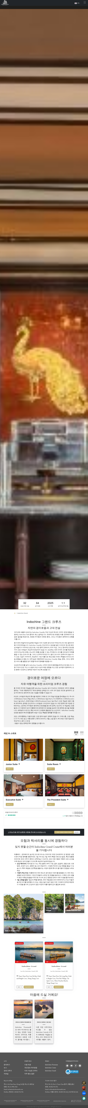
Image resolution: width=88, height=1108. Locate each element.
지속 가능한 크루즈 (30, 1071)
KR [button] (78, 3)
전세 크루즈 (8, 1071)
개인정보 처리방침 (30, 1068)
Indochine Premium (23, 1022)
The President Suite (57, 799)
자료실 (6, 1074)
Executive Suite (13, 799)
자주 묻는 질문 (29, 1074)
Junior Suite (12, 764)
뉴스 (5, 1068)
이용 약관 (27, 1065)
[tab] (76, 733)
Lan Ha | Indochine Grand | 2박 (59, 971)
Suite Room (53, 764)
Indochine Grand (50, 1071)
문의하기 (7, 1065)
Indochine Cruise (44, 1022)
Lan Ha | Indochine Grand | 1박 (29, 971)
